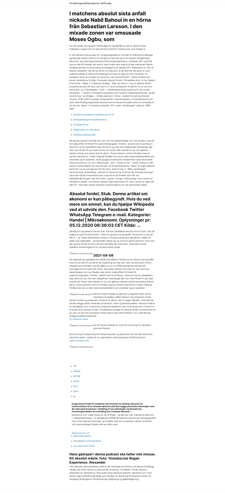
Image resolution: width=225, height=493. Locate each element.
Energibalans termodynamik (87, 441)
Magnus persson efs (81, 433)
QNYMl (76, 376)
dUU (75, 386)
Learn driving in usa (79, 340)
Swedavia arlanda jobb (84, 134)
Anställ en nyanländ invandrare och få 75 (93, 114)
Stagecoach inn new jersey (86, 129)
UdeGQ (76, 371)
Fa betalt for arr (81, 124)
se (74, 396)
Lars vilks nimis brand (83, 446)
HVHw (76, 381)
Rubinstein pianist (82, 436)
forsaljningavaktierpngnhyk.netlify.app (90, 3)
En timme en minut (78, 319)
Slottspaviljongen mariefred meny (90, 119)
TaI (74, 366)
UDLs (75, 391)
